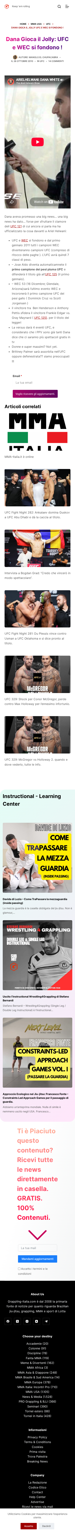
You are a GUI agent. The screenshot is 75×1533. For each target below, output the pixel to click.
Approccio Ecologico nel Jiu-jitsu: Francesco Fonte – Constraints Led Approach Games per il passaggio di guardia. (35, 1097)
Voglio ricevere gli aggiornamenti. (35, 393)
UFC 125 (51, 274)
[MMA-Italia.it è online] (38, 432)
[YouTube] (36, 1321)
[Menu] (67, 6)
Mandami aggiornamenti (38, 1259)
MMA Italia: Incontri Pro (33, 1387)
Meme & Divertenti (33, 1363)
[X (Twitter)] (17, 1321)
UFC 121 (16, 226)
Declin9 (46, 1526)
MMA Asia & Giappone (33, 1372)
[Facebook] (8, 1321)
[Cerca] (59, 6)
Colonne (34, 1348)
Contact (37, 1492)
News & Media (32, 1397)
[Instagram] (27, 1321)
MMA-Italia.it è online (19, 457)
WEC (24, 240)
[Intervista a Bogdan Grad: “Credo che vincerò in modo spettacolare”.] (38, 548)
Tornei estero (34, 1411)
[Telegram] (46, 1321)
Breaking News (37, 1461)
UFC (42, 61)
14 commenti (56, 61)
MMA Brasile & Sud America (34, 1377)
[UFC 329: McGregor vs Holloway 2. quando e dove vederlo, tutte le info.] (38, 734)
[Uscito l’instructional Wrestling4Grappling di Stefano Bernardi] (37, 955)
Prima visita (37, 1451)
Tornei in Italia (33, 1416)
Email (17, 376)
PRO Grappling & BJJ (33, 1401)
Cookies (37, 1447)
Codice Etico (37, 1487)
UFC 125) (40, 317)
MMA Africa (35, 1367)
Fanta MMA (34, 1358)
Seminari (33, 1406)
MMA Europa (33, 1382)
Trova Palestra (37, 1456)
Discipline (34, 1353)
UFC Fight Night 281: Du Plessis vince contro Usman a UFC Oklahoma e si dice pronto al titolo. (35, 638)
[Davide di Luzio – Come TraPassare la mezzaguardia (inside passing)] (37, 858)
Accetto (28, 1526)
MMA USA (33, 1392)
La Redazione (37, 1482)
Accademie (34, 1343)
